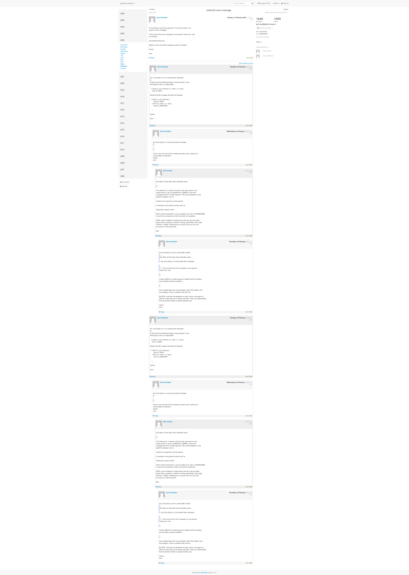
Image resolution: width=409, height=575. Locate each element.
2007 (122, 169)
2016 (122, 109)
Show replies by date (246, 63)
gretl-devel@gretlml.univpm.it (266, 24)
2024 (122, 26)
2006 (122, 176)
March (122, 64)
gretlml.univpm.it (127, 3)
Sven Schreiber (161, 17)
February (123, 66)
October (123, 49)
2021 (122, 76)
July (121, 55)
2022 (122, 40)
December (123, 45)
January (123, 68)
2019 (122, 90)
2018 (122, 96)
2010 (122, 149)
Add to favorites (264, 37)
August (122, 53)
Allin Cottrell (167, 171)
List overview (125, 182)
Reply (152, 58)
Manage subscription (265, 28)
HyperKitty (203, 572)
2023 (122, 33)
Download (124, 186)
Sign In (277, 3)
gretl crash (152, 12)
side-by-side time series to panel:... (277, 12)
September (124, 51)
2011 (122, 143)
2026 (122, 13)
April (121, 62)
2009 (122, 156)
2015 (122, 116)
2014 (122, 123)
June (122, 57)
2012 (122, 136)
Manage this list (264, 3)
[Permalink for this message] (252, 19)
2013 (122, 129)
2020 (122, 83)
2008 (122, 163)
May (121, 60)
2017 (122, 103)
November (123, 47)
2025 (122, 20)
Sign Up (286, 3)
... (151, 80)
